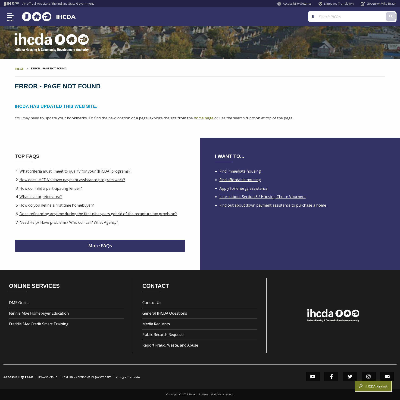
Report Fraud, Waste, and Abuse (170, 345)
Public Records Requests (163, 334)
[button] (294, 3)
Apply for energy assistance (243, 188)
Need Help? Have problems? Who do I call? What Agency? (68, 222)
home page (203, 118)
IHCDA (66, 16)
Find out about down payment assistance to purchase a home (272, 205)
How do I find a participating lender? (50, 188)
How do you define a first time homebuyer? (56, 205)
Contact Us (151, 302)
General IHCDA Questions (164, 313)
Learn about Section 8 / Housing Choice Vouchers (262, 196)
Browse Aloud (47, 377)
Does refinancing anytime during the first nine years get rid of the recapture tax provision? (98, 213)
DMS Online (19, 302)
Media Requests (156, 323)
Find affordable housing (240, 179)
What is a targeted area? (40, 196)
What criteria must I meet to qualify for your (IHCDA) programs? (74, 171)
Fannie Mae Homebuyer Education (39, 313)
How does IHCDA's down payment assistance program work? (72, 179)
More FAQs (100, 245)
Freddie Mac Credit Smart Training (39, 323)
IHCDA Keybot (375, 386)
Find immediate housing (240, 171)
